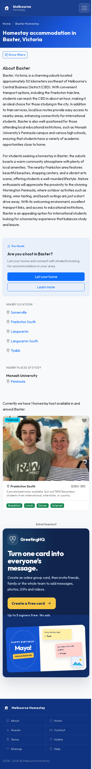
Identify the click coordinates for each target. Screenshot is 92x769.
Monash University (21, 375)
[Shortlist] (84, 420)
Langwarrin (19, 331)
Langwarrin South (24, 341)
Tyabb (15, 350)
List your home (46, 276)
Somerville (19, 312)
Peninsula (18, 381)
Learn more (46, 287)
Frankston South (23, 321)
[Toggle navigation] (84, 8)
